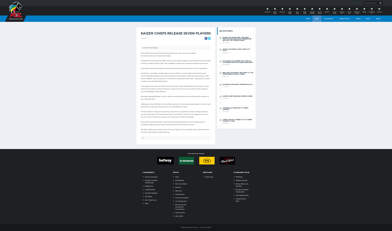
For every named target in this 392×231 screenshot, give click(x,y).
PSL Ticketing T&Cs (181, 201)
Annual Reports (180, 194)
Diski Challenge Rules (242, 195)
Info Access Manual (181, 184)
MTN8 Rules (239, 177)
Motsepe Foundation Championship (151, 181)
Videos (358, 18)
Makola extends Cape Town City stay (236, 50)
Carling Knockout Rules (241, 200)
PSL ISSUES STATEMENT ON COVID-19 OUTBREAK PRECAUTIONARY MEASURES (238, 61)
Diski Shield (148, 196)
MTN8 (146, 203)
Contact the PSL (180, 213)
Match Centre (344, 18)
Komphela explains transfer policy (238, 84)
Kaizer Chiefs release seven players (238, 96)
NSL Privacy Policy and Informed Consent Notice (180, 207)
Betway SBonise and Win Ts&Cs (242, 185)
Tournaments (328, 18)
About (378, 18)
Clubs (368, 18)
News (317, 18)
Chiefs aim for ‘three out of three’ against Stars (237, 120)
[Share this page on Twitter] (209, 38)
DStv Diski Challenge (151, 193)
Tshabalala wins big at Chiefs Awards (235, 108)
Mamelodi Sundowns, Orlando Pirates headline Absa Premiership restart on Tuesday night (237, 39)
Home (308, 18)
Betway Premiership (151, 177)
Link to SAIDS (179, 216)
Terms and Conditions (181, 198)
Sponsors (178, 187)
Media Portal (209, 177)
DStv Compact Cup (150, 200)
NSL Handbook (179, 180)
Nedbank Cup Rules (242, 180)
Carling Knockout (150, 189)
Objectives (178, 191)
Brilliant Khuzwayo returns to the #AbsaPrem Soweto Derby (238, 73)
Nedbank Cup (149, 186)
